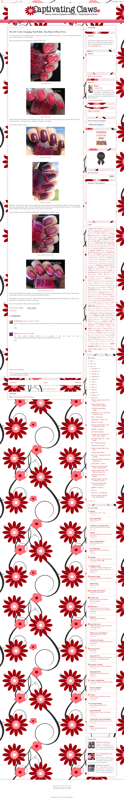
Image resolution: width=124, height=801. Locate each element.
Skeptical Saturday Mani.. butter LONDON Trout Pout (100, 425)
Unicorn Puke (95, 341)
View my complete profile (95, 100)
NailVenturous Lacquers (103, 298)
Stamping (99, 332)
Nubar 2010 (92, 304)
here (25, 298)
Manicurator (93, 606)
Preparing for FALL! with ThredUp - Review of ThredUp (99, 600)
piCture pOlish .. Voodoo (98, 463)
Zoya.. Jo (93, 490)
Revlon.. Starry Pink (97, 417)
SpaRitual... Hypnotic (97, 487)
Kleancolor (90, 280)
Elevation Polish (91, 256)
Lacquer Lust (104, 280)
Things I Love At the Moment (98, 633)
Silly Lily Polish (109, 323)
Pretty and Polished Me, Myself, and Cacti (101, 721)
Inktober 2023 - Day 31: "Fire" (98, 513)
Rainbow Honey (111, 315)
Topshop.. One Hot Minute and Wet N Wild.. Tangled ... (99, 435)
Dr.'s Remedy (97, 254)
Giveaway (101, 267)
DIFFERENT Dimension (94, 252)
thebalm (104, 337)
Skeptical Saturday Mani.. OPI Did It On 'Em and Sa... (99, 471)
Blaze (15, 310)
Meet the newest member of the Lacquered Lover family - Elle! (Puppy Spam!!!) (101, 658)
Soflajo (90, 328)
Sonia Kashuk (98, 328)
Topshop (111, 337)
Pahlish (89, 308)
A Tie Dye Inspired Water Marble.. (98, 409)
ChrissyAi (93, 617)
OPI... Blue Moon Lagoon (98, 443)
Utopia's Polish (111, 341)
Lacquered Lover (95, 656)
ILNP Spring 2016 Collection (97, 618)
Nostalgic (94, 302)
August (94, 379)
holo (110, 274)
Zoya (112, 348)
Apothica (111, 232)
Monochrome (91, 294)
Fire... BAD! (93, 650)
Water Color (104, 344)
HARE (100, 274)
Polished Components (110, 310)
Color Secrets (93, 246)
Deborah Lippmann (96, 250)
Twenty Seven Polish (108, 339)
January (94, 397)
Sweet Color (95, 334)
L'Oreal (97, 280)
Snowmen (110, 326)
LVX (110, 287)
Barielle (99, 233)
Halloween (107, 272)
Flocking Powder (93, 261)
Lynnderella (91, 289)
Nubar (113, 302)
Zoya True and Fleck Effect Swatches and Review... (98, 484)
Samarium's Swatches (96, 665)
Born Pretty (111, 237)
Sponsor (21, 21)
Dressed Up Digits (95, 576)
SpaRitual (98, 330)
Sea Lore (97, 321)
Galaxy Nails (112, 263)
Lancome (102, 281)
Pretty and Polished (106, 314)
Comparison (102, 246)
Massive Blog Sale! (95, 689)
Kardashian (98, 278)
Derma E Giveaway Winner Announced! (100, 666)
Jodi (97, 86)
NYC (98, 304)
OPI (89, 305)
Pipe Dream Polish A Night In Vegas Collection (99, 674)
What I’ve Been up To (95, 520)
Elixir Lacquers (101, 256)
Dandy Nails (103, 248)
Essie (110, 257)
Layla (103, 283)
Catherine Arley (106, 241)
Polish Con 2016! (94, 585)
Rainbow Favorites (99, 315)
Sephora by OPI (107, 321)
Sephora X (90, 323)
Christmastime (111, 243)
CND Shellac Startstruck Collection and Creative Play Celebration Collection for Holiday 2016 (100, 569)
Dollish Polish (111, 252)
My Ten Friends (107, 295)
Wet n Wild (102, 346)
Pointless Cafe (94, 598)
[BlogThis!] (30, 308)
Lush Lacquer (101, 287)
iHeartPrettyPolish (95, 711)
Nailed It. (92, 511)
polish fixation (94, 584)
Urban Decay (103, 341)
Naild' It (113, 296)
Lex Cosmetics (100, 285)
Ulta (89, 341)
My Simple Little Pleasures (98, 591)
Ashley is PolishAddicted (97, 541)
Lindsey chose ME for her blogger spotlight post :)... (100, 460)
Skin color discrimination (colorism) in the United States (101, 535)
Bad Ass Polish (91, 233)
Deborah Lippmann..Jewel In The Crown (100, 400)
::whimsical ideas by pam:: (95, 228)
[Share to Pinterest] (35, 308)
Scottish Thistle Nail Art (96, 543)
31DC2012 (90, 230)
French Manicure (103, 263)
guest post (99, 272)
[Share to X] (32, 308)
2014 (91, 361)
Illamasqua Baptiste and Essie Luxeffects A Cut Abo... (99, 479)
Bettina (97, 235)
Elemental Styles (108, 254)
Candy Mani (96, 241)
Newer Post (12, 382)
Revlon (89, 319)
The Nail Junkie (111, 336)
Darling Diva (111, 248)
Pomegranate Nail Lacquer (96, 312)
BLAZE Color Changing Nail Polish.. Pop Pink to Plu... (99, 467)
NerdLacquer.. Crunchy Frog (99, 419)
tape (93, 336)
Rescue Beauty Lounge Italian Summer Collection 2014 (100, 697)
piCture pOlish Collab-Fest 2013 (98, 705)
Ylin (107, 349)
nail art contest (98, 296)
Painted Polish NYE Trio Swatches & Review (99, 551)
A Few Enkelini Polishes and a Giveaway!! (104, 754)
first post (107, 259)
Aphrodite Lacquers (99, 232)
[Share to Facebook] (33, 308)
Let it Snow (91, 285)
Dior (103, 252)
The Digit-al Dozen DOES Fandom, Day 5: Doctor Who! (101, 642)
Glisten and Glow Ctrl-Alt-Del (98, 634)
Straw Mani (106, 332)
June (93, 384)
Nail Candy (105, 296)
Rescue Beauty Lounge (107, 317)
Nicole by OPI (106, 300)
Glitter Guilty (109, 269)
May (93, 387)
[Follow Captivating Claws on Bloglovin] (96, 125)
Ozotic (111, 306)
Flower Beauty (103, 261)
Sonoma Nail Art (108, 328)
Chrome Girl (93, 245)
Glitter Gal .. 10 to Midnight (99, 493)
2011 (91, 501)
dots (91, 254)
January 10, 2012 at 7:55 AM (31, 321)
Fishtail (113, 259)
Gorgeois (92, 533)
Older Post (78, 382)
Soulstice (90, 330)
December (95, 369)
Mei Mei (16, 333)
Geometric (92, 265)
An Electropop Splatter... (98, 432)
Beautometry (105, 233)
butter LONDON (103, 239)
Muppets (98, 294)
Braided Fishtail (93, 239)
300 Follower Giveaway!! (98, 445)
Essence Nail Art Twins (101, 257)
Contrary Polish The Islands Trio (98, 728)
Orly (97, 306)
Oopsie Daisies (109, 304)
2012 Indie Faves (109, 228)
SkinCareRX (90, 326)
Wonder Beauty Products (95, 349)
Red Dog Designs (94, 317)
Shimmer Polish (99, 323)
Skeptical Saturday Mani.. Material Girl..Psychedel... (99, 405)
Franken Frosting (93, 263)
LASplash (90, 283)
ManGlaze (112, 289)
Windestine (110, 346)
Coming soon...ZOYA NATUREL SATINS (101, 682)
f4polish (102, 259)
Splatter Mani (108, 330)
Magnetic (105, 289)
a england (105, 230)
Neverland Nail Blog (96, 703)
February (94, 395)
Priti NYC (90, 315)
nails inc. (92, 298)
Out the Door (105, 306)
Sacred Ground (105, 319)
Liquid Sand (91, 287)
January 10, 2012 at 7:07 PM (26, 333)
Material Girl (93, 291)
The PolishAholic (95, 548)
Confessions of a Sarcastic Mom (99, 526)
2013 (91, 364)
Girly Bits (99, 265)
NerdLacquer (96, 300)
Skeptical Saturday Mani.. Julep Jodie (100, 449)
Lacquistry (95, 282)
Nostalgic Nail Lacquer (104, 302)
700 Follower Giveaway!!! (103, 742)
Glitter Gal (99, 269)
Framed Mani (111, 261)
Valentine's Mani (94, 344)
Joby (113, 276)
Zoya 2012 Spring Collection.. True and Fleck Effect (99, 496)
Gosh (104, 271)
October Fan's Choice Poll (97, 592)
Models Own (110, 293)
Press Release (93, 314)
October (94, 374)
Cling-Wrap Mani (102, 245)
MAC (100, 289)
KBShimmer (108, 278)
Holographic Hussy (95, 672)
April (93, 390)
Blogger (71, 797)
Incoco (108, 276)
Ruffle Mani (96, 319)
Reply (15, 328)
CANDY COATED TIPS (97, 680)
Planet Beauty (99, 310)
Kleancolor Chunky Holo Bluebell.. (98, 475)
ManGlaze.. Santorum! (97, 429)
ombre (102, 304)
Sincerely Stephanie (95, 688)
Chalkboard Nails (95, 566)
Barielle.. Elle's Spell (97, 422)
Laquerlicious (109, 282)
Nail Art (90, 296)
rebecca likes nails (95, 624)
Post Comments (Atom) (49, 389)
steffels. (92, 726)
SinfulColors (91, 325)
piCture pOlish (106, 308)
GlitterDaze (91, 271)
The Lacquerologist (95, 518)
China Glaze (99, 243)
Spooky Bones (91, 332)
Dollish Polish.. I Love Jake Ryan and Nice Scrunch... (100, 413)
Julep (91, 278)
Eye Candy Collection (93, 259)
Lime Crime (109, 285)
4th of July (98, 230)
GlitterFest (98, 270)
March (94, 392)
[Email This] (28, 308)
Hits (105, 274)
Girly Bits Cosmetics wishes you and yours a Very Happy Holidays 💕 (101, 559)
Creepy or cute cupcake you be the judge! (101, 578)
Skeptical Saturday (105, 325)
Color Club (111, 245)
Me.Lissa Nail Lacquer (103, 291)
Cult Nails (95, 248)
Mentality (101, 293)
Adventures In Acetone (96, 640)
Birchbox (104, 235)
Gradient (110, 271)
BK (109, 235)
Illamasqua (102, 276)
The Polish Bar (94, 337)
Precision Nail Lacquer (109, 312)
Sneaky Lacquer (101, 326)
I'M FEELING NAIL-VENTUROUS (100, 719)
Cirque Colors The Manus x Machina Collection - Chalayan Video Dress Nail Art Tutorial (100, 609)
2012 (91, 366)
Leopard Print (110, 283)
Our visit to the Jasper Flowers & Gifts (100, 527)
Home (12, 21)
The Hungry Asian (100, 336)
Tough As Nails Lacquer (94, 339)
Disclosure (40, 21)
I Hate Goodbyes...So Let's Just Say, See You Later (100, 713)
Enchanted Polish (111, 256)
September (95, 376)
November (95, 371)
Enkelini (92, 258)
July (93, 382)
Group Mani (91, 272)
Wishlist (30, 21)
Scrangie (92, 695)
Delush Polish (108, 250)
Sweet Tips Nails (104, 334)
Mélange (95, 293)
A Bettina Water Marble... (98, 452)
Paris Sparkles (97, 308)
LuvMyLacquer (18, 321)
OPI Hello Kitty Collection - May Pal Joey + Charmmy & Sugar (101, 626)
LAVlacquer (97, 283)
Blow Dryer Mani (102, 237)
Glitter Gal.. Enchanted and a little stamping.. (100, 456)
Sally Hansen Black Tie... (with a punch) (100, 439)
